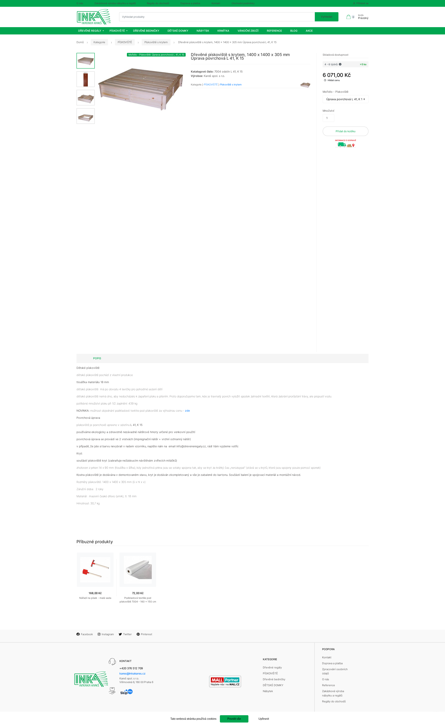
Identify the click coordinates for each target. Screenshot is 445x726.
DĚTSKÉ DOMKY (178, 30)
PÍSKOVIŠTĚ (117, 30)
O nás (79, 3)
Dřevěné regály (89, 30)
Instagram (108, 634)
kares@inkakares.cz (132, 673)
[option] (140, 87)
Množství (328, 110)
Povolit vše (234, 718)
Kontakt (216, 3)
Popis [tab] (97, 358)
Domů (80, 42)
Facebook (87, 634)
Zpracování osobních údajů (335, 671)
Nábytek (203, 30)
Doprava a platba (190, 3)
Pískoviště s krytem (156, 42)
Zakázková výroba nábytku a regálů (115, 3)
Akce (309, 30)
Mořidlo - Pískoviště (336, 91)
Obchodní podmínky (243, 3)
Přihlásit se (362, 3)
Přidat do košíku (345, 131)
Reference (274, 30)
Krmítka (223, 30)
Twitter (127, 634)
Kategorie (99, 42)
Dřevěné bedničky (146, 30)
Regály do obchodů (158, 3)
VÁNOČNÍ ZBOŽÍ (248, 30)
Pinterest (146, 634)
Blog (293, 30)
